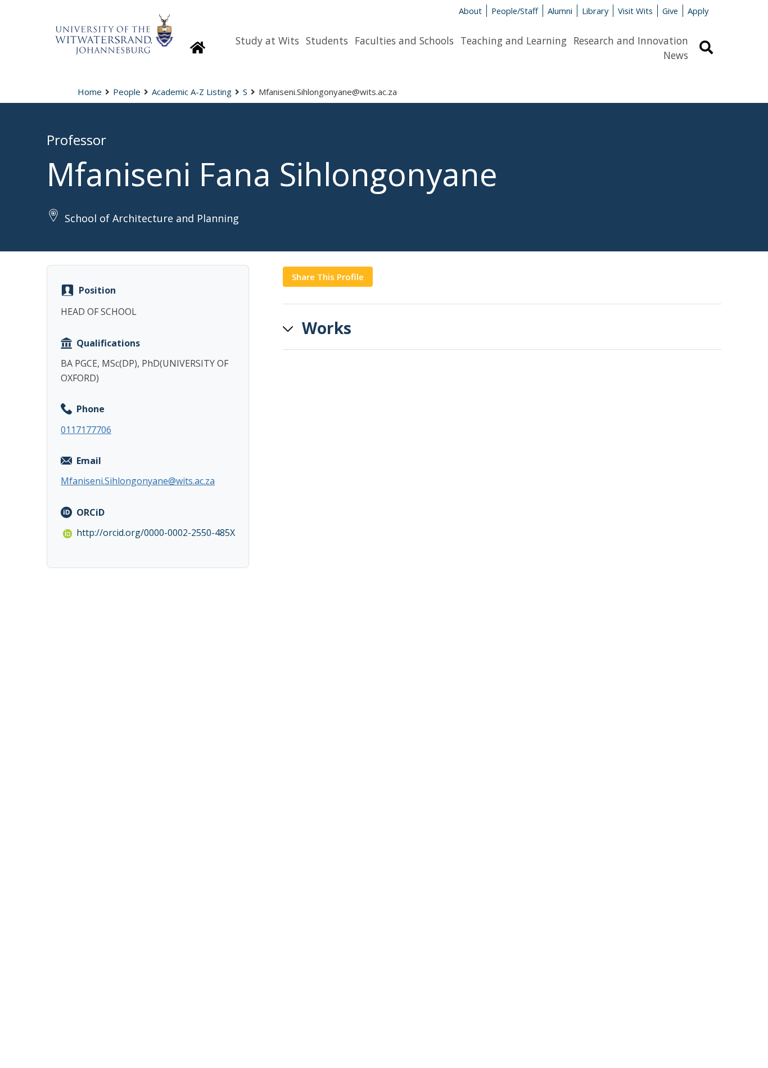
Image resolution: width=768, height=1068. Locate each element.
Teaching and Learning (513, 40)
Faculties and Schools (404, 40)
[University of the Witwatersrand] (114, 28)
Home (90, 91)
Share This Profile (328, 276)
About (470, 10)
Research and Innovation (630, 40)
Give (670, 10)
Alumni (560, 10)
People (127, 91)
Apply (698, 10)
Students (327, 40)
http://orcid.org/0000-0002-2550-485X (155, 532)
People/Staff (514, 10)
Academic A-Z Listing (192, 91)
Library (595, 10)
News (675, 55)
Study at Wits (267, 40)
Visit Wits (635, 10)
